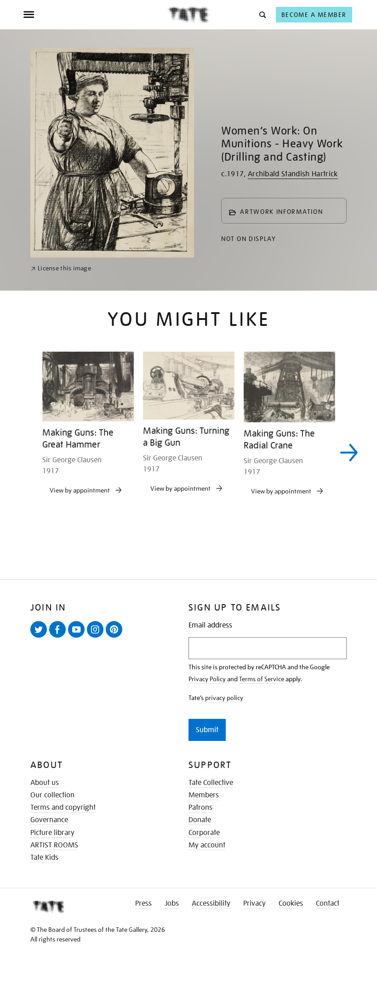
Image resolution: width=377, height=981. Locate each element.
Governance (49, 819)
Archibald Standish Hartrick (293, 174)
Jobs (172, 903)
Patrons (200, 807)
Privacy (254, 903)
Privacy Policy (207, 679)
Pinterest (115, 637)
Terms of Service (261, 679)
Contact (327, 903)
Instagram (97, 637)
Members (203, 795)
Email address (210, 625)
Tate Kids (44, 857)
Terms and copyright (63, 807)
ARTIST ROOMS (54, 845)
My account (206, 845)
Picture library (52, 832)
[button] (261, 14)
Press (143, 903)
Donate (199, 819)
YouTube (78, 637)
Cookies (291, 903)
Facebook (59, 637)
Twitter (40, 637)
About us (44, 782)
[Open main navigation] (95, 14)
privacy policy (224, 698)
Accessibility (211, 903)
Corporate (204, 832)
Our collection (52, 795)
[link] (60, 268)
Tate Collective (210, 782)
